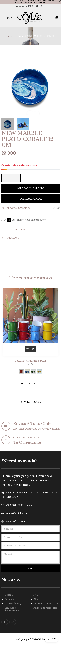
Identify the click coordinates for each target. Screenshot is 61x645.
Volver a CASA (32, 402)
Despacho (9, 599)
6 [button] (38, 383)
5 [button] (35, 383)
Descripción (16, 229)
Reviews (13, 238)
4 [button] (32, 383)
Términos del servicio (45, 603)
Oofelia (8, 594)
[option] (30, 336)
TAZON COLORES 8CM (30, 360)
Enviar (30, 569)
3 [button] (29, 383)
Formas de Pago (13, 603)
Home (9, 36)
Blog (35, 599)
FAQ (35, 594)
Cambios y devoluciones (11, 609)
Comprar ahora (30, 198)
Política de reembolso (45, 608)
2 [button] (25, 383)
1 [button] (22, 383)
